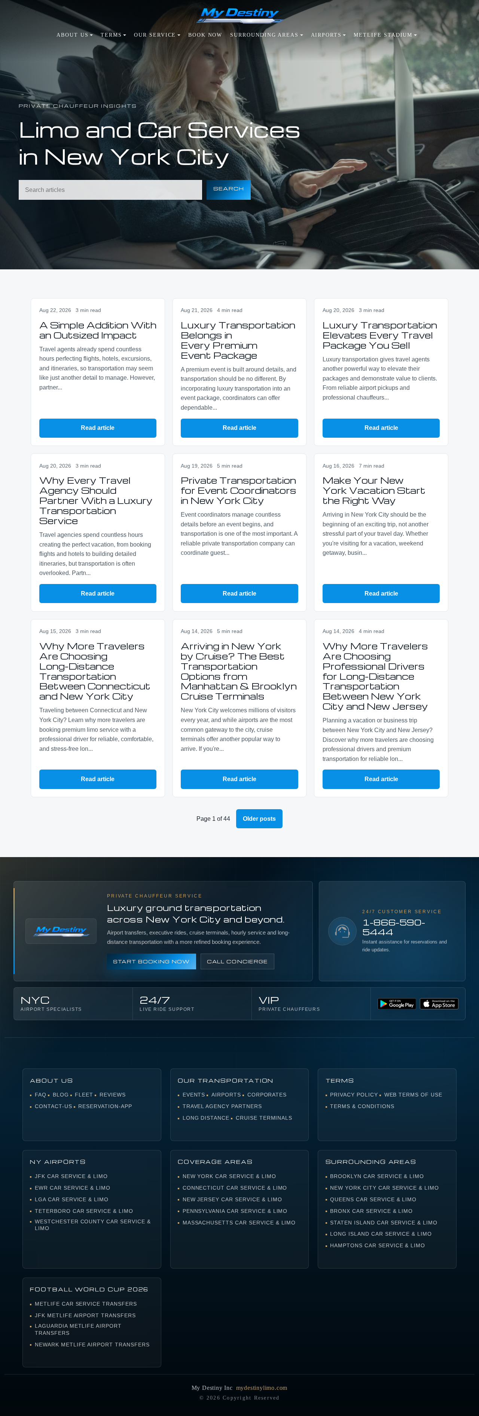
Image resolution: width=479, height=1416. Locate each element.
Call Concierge (237, 961)
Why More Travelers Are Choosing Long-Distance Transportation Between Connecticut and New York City (94, 671)
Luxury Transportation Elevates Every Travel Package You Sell (380, 335)
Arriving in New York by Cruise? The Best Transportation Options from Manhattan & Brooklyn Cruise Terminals (239, 671)
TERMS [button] (111, 35)
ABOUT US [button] (72, 35)
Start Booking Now (151, 961)
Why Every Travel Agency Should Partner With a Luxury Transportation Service (96, 500)
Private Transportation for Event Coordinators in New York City (238, 490)
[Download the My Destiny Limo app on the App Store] (439, 1004)
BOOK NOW (205, 35)
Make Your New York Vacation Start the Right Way (374, 490)
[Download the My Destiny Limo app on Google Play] (397, 1003)
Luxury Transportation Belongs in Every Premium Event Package (238, 340)
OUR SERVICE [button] (155, 35)
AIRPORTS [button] (326, 35)
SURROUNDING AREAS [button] (264, 35)
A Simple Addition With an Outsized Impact (97, 330)
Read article (98, 428)
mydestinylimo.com (262, 1388)
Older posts (259, 819)
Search (228, 188)
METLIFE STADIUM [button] (383, 35)
